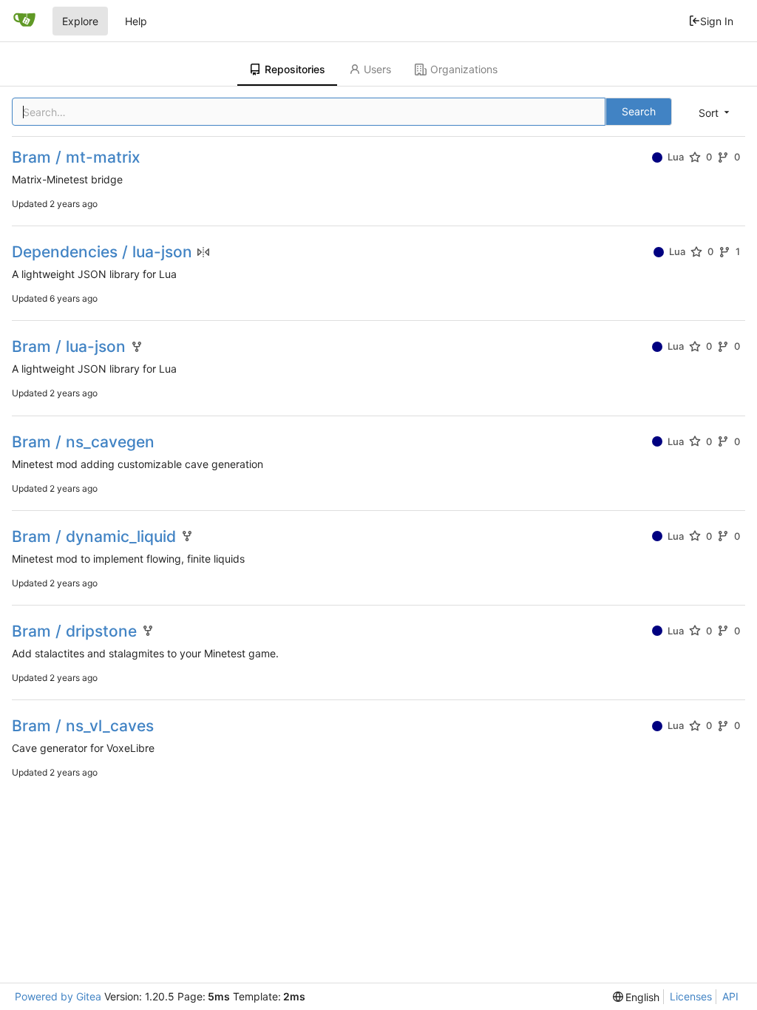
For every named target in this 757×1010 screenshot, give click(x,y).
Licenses (691, 996)
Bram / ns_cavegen (83, 442)
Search (639, 111)
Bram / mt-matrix (76, 157)
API (730, 996)
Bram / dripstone (74, 631)
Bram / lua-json (69, 346)
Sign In (716, 21)
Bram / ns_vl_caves (83, 725)
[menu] (715, 112)
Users (377, 69)
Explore (80, 21)
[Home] (24, 20)
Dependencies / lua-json (102, 252)
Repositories (295, 69)
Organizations (464, 69)
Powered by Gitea (58, 996)
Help (136, 21)
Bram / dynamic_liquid (94, 536)
